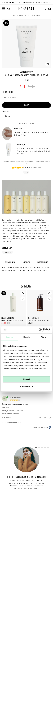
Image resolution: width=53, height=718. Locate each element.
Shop (21, 15)
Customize (25, 386)
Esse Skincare (33, 318)
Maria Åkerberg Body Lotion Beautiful (18, 320)
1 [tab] (44, 21)
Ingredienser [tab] (42, 262)
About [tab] (43, 337)
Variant (5, 112)
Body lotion (36, 15)
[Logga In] (44, 8)
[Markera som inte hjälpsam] (45, 417)
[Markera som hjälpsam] (40, 417)
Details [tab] (26, 337)
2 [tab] (47, 21)
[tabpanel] (26, 43)
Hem (14, 15)
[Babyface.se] (26, 8)
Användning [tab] (10, 262)
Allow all (26, 379)
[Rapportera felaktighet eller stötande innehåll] (50, 417)
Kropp (27, 15)
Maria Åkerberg (26, 72)
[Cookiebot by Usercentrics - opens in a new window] (39, 330)
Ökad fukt (7, 253)
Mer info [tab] (26, 262)
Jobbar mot (7, 248)
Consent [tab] (9, 337)
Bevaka (26, 105)
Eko (26, 173)
